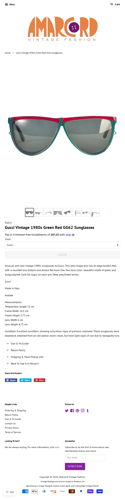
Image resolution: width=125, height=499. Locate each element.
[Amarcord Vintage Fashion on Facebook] (72, 411)
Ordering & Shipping (15, 410)
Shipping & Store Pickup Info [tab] (27, 356)
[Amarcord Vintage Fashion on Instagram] (82, 411)
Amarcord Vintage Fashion (72, 476)
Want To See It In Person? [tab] (25, 363)
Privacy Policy (12, 427)
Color (8, 239)
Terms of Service (13, 432)
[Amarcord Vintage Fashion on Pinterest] (77, 411)
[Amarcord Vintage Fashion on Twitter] (67, 411)
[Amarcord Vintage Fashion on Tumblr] (88, 411)
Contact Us (10, 423)
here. (57, 447)
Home (8, 53)
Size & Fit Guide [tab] (20, 343)
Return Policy (11, 414)
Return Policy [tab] (18, 350)
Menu (12, 4)
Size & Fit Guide (13, 419)
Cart (117, 4)
